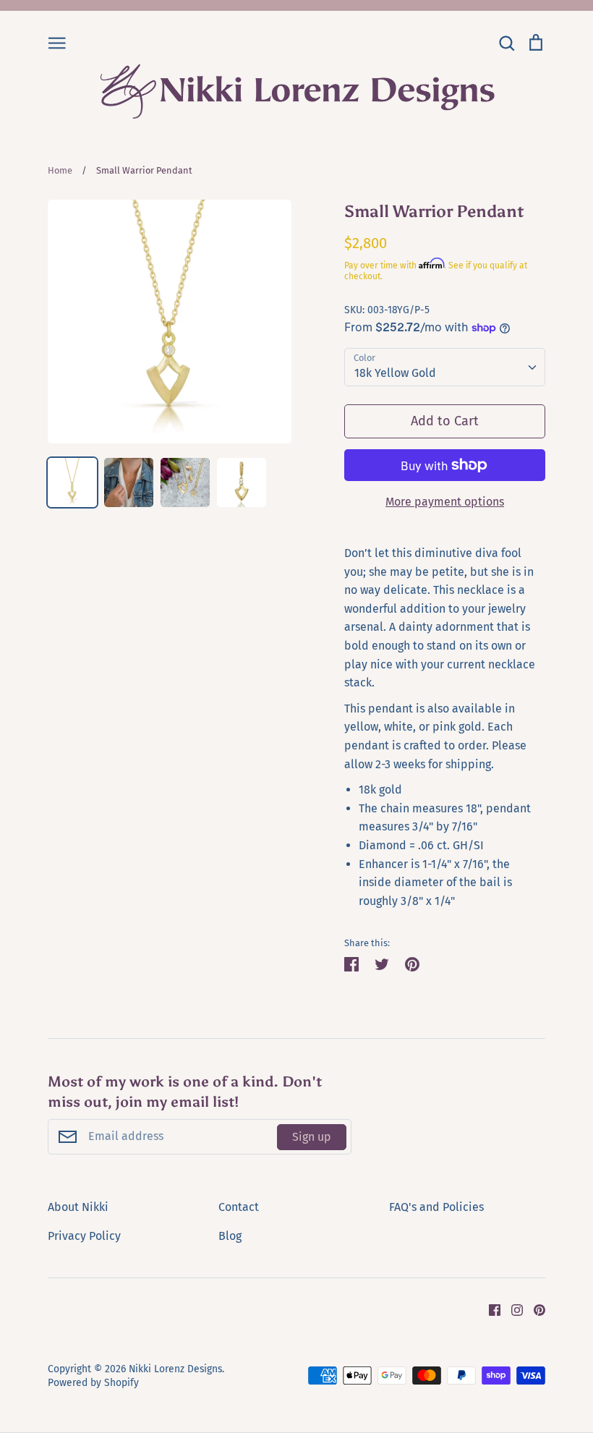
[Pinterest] (534, 1309)
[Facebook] (489, 1309)
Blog (230, 1236)
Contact (238, 1207)
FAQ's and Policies (436, 1207)
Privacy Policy (84, 1236)
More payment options (444, 502)
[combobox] (444, 367)
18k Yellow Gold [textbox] (395, 373)
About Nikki (78, 1207)
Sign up (311, 1137)
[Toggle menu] (57, 42)
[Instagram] (511, 1309)
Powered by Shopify (93, 1383)
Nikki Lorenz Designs (175, 1369)
